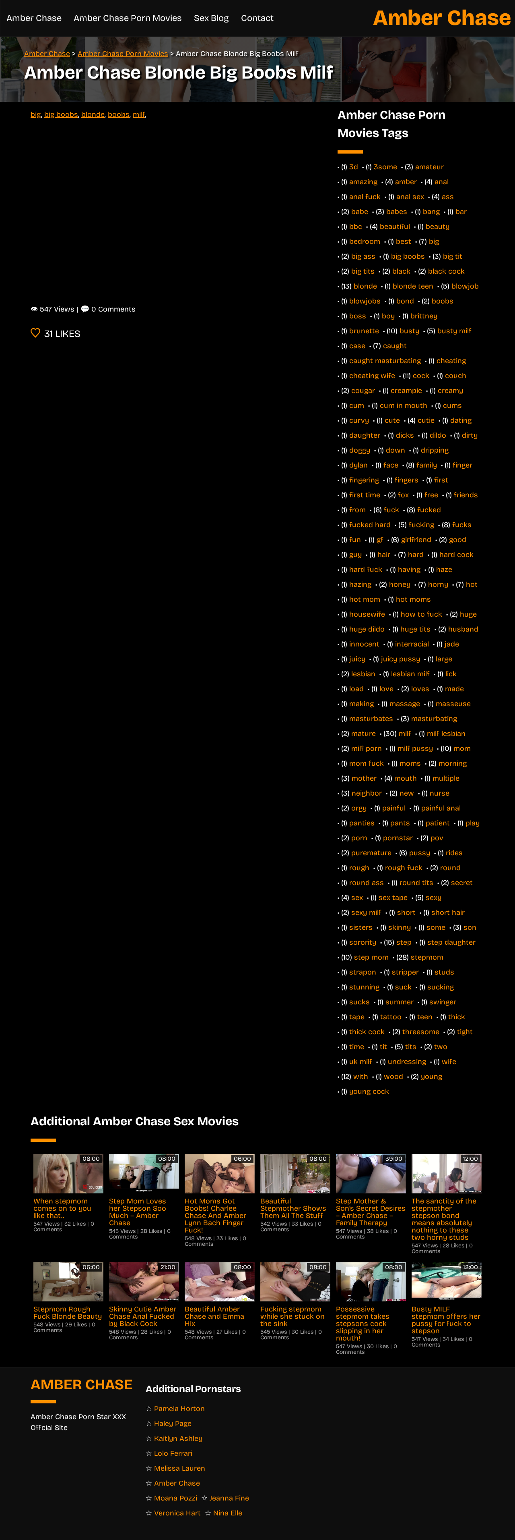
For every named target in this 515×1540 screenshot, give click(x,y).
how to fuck (421, 614)
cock (421, 375)
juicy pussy (400, 659)
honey (399, 584)
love (386, 688)
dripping (435, 450)
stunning (364, 987)
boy (388, 316)
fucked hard (370, 524)
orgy (359, 808)
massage (404, 703)
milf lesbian (446, 733)
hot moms (413, 599)
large (444, 659)
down (395, 450)
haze (444, 569)
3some (385, 166)
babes (396, 211)
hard (416, 554)
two (440, 1046)
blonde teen (413, 286)
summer (399, 1002)
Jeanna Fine (229, 1498)
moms (410, 763)
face (390, 465)
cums (452, 405)
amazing (363, 181)
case (357, 345)
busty (409, 330)
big (36, 114)
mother (364, 778)
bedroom (364, 241)
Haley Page (173, 1423)
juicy (357, 659)
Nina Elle (227, 1513)
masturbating (434, 718)
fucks (462, 524)
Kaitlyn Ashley (178, 1438)
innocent (364, 644)
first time (364, 494)
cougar (363, 390)
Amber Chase (442, 18)
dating (461, 420)
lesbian (363, 673)
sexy (433, 897)
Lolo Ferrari (173, 1453)
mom (462, 748)
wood (393, 1076)
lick (451, 673)
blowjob (465, 286)
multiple (446, 778)
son (470, 927)
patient (438, 823)
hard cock (456, 554)
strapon (362, 972)
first (441, 480)
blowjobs (365, 301)
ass (448, 196)
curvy (359, 420)
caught (395, 345)
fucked (429, 509)
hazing (360, 584)
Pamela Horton (179, 1408)
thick (456, 1016)
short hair (448, 912)
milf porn (366, 748)
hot (472, 584)
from (357, 509)
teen (425, 1016)
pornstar (398, 837)
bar (461, 211)
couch (455, 375)
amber (406, 181)
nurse (439, 793)
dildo (438, 435)
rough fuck (403, 867)
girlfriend (416, 539)
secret (462, 882)
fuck (391, 509)
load (356, 688)
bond (405, 301)
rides (454, 852)
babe (359, 211)
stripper (405, 972)
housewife (367, 614)
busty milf (454, 330)
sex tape (393, 897)
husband (463, 629)
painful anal (441, 808)
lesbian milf (410, 673)
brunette (364, 330)
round (450, 867)
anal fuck (365, 196)
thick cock (367, 1031)
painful (394, 808)
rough (359, 867)
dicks (405, 435)
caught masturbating (385, 360)
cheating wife (372, 375)
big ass (363, 256)
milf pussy (415, 748)
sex (357, 897)
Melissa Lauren (179, 1468)
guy (355, 554)
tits (410, 1046)
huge (468, 614)
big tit (452, 256)
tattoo (391, 1016)
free (431, 494)
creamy (450, 390)
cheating (451, 360)
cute (392, 420)
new (407, 793)
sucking (440, 987)
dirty (470, 435)
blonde (93, 114)
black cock (446, 271)
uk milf (360, 1061)
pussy (419, 852)
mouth (405, 778)
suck (403, 987)
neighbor (367, 793)
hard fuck (365, 569)
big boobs (61, 114)
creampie (406, 390)
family (426, 465)
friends (466, 494)
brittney (423, 316)
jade (452, 644)
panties (362, 823)
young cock (369, 1091)
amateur (429, 166)
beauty (437, 226)
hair (383, 554)
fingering (364, 480)
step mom (371, 957)
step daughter (451, 942)
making (361, 703)
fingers (406, 480)
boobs (119, 114)
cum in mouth (403, 405)
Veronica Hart (177, 1513)
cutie (426, 420)
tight (465, 1031)
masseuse (453, 703)
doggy (359, 450)
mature (363, 733)
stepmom (427, 957)
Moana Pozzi (175, 1498)
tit (383, 1046)
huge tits (415, 629)
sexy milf (366, 912)
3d (353, 166)
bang (431, 211)
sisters (361, 927)
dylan (358, 465)
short (406, 912)
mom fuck (366, 763)
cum (356, 405)
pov (437, 837)
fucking (421, 524)
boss (357, 316)
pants (400, 823)
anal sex (410, 196)
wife (449, 1061)
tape (357, 1016)
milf (139, 114)
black (401, 271)
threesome (420, 1031)
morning (453, 763)
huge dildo (367, 629)
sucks (359, 1002)
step (404, 942)
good (457, 539)
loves (420, 688)
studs (444, 972)
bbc (355, 226)
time (356, 1046)
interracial (412, 644)
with (360, 1076)
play (473, 823)
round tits (416, 882)
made (454, 688)
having (409, 569)
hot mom (364, 599)
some (435, 927)
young (431, 1076)
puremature (371, 852)
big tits (363, 271)
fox (403, 494)
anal (442, 181)
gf (380, 539)
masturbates (371, 718)
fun (355, 539)
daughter (364, 435)
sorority (362, 942)
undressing (407, 1061)
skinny (399, 927)
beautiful (395, 226)
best (403, 241)
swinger (442, 1002)
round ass (366, 882)
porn (359, 837)
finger (462, 465)
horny (438, 584)
